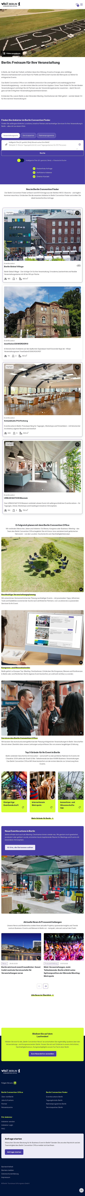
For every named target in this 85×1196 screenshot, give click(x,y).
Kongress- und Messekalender (15, 667)
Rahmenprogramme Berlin (56, 1104)
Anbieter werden (8, 1121)
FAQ (3, 1129)
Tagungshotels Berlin (54, 1100)
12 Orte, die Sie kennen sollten (20, 847)
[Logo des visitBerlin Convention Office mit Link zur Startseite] (10, 4)
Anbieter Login (7, 1125)
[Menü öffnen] (81, 4)
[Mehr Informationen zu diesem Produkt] (79, 144)
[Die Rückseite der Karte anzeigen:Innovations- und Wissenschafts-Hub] (71, 791)
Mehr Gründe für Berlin (41, 818)
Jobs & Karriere (7, 1100)
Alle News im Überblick (41, 995)
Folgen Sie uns (7, 1083)
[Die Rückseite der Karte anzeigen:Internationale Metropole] (42, 791)
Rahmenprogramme (46, 135)
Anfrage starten (14, 1152)
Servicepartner (28, 135)
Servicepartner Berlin (54, 1107)
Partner (4, 1104)
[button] (7, 391)
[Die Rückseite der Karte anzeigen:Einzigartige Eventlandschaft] (14, 791)
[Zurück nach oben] (81, 1190)
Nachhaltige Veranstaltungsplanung (18, 594)
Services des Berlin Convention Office (19, 738)
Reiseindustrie (7, 1107)
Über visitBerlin (7, 1097)
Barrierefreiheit (7, 1167)
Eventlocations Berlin (54, 1097)
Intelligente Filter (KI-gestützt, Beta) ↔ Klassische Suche (46, 160)
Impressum (5, 1177)
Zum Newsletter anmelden (42, 1054)
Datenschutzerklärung (10, 1174)
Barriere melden (7, 1170)
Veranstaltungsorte (10, 135)
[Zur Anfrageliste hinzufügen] (77, 213)
